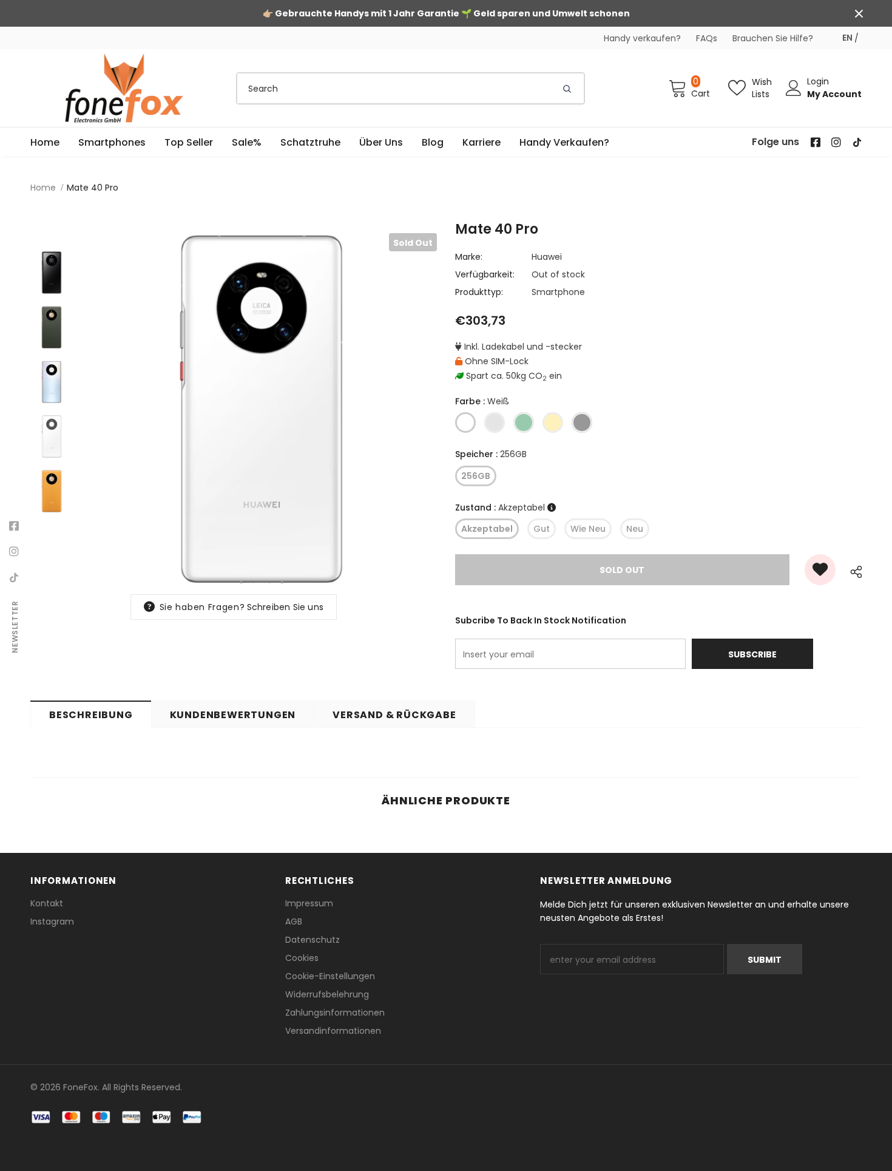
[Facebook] (14, 526)
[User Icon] (793, 88)
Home (43, 188)
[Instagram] (14, 552)
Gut (541, 529)
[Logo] (124, 88)
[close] (859, 13)
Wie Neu (588, 529)
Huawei (547, 257)
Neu (634, 529)
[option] (261, 409)
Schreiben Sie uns (285, 607)
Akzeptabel (487, 529)
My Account (834, 94)
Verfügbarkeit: (485, 274)
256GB (475, 476)
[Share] (853, 569)
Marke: (468, 257)
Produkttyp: (479, 292)
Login (818, 81)
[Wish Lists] (820, 569)
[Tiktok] (14, 577)
